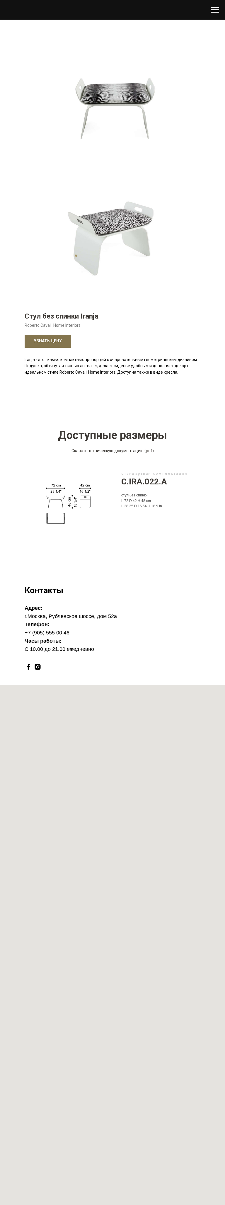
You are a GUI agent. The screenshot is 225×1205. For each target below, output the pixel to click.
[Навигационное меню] (215, 10)
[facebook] (28, 666)
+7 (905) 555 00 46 (47, 633)
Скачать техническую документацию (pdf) (112, 450)
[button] (48, 341)
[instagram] (37, 666)
